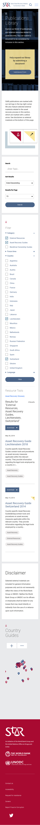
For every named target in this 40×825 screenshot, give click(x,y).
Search (7, 163)
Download (10, 428)
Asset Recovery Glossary (15, 396)
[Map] (20, 676)
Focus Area (11, 251)
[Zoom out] (22, 645)
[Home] (15, 4)
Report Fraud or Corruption (14, 807)
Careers (8, 801)
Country (10, 256)
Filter (20, 379)
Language (11, 372)
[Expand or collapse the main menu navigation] (36, 5)
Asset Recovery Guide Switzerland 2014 (18, 505)
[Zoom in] (12, 645)
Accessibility (9, 789)
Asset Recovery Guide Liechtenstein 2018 (18, 443)
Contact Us (9, 783)
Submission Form (20, 72)
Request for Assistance (13, 795)
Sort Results (9, 177)
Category (10, 233)
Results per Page (11, 190)
